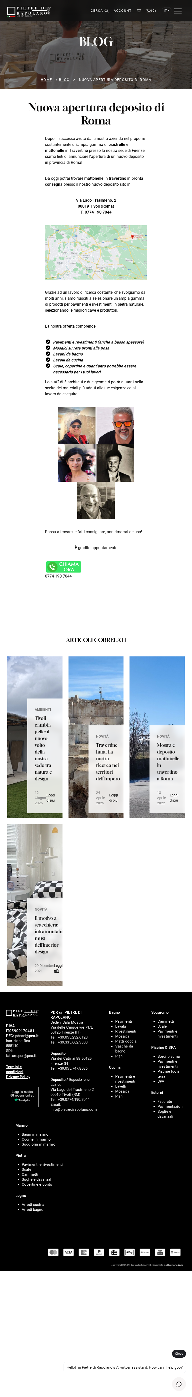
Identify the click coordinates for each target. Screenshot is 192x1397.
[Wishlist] (139, 10)
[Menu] (178, 10)
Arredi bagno (33, 1209)
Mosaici (122, 1036)
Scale (162, 1026)
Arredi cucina (33, 1204)
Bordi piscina (169, 1056)
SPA (161, 1081)
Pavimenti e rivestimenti (42, 1164)
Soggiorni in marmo (39, 1144)
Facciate (165, 1101)
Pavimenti (123, 1021)
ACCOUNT (123, 10)
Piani (119, 1056)
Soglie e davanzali (37, 1179)
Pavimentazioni (171, 1106)
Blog (64, 80)
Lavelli (120, 1086)
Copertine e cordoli (38, 1184)
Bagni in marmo (35, 1134)
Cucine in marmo (36, 1139)
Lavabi (120, 1026)
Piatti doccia (126, 1041)
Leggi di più (50, 797)
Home (46, 80)
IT (165, 11)
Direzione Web (175, 1265)
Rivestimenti (125, 1031)
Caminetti (166, 1021)
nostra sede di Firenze (124, 150)
